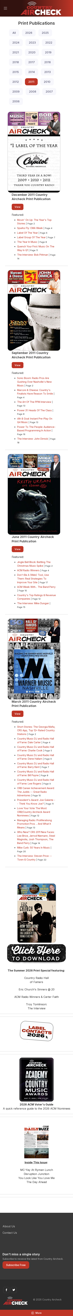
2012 (15, 81)
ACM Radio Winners (28, 570)
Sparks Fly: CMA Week (30, 228)
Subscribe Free (16, 1265)
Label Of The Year (27, 232)
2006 (16, 101)
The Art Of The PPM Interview (34, 401)
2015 (15, 72)
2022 (48, 42)
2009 (16, 91)
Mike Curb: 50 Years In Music (33, 847)
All (14, 32)
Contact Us (10, 1232)
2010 (47, 81)
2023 (32, 42)
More (38, 1312)
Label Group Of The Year (31, 237)
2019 (48, 52)
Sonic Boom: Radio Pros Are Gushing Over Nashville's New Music (34, 382)
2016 (47, 62)
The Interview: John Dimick (32, 438)
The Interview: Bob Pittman (32, 254)
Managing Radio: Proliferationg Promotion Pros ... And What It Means (34, 824)
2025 (45, 32)
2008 (32, 91)
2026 (28, 32)
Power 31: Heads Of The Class (34, 410)
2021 (15, 52)
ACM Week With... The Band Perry (36, 586)
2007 (49, 91)
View (18, 206)
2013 (47, 72)
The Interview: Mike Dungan (33, 603)
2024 (15, 42)
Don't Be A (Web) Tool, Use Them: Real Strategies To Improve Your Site (33, 578)
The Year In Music (27, 241)
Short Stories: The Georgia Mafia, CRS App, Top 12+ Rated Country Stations (36, 730)
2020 (31, 52)
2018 (15, 62)
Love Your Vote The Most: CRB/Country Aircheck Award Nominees (33, 812)
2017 (31, 62)
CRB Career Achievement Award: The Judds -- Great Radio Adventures (35, 792)
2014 (31, 72)
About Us (9, 1226)
